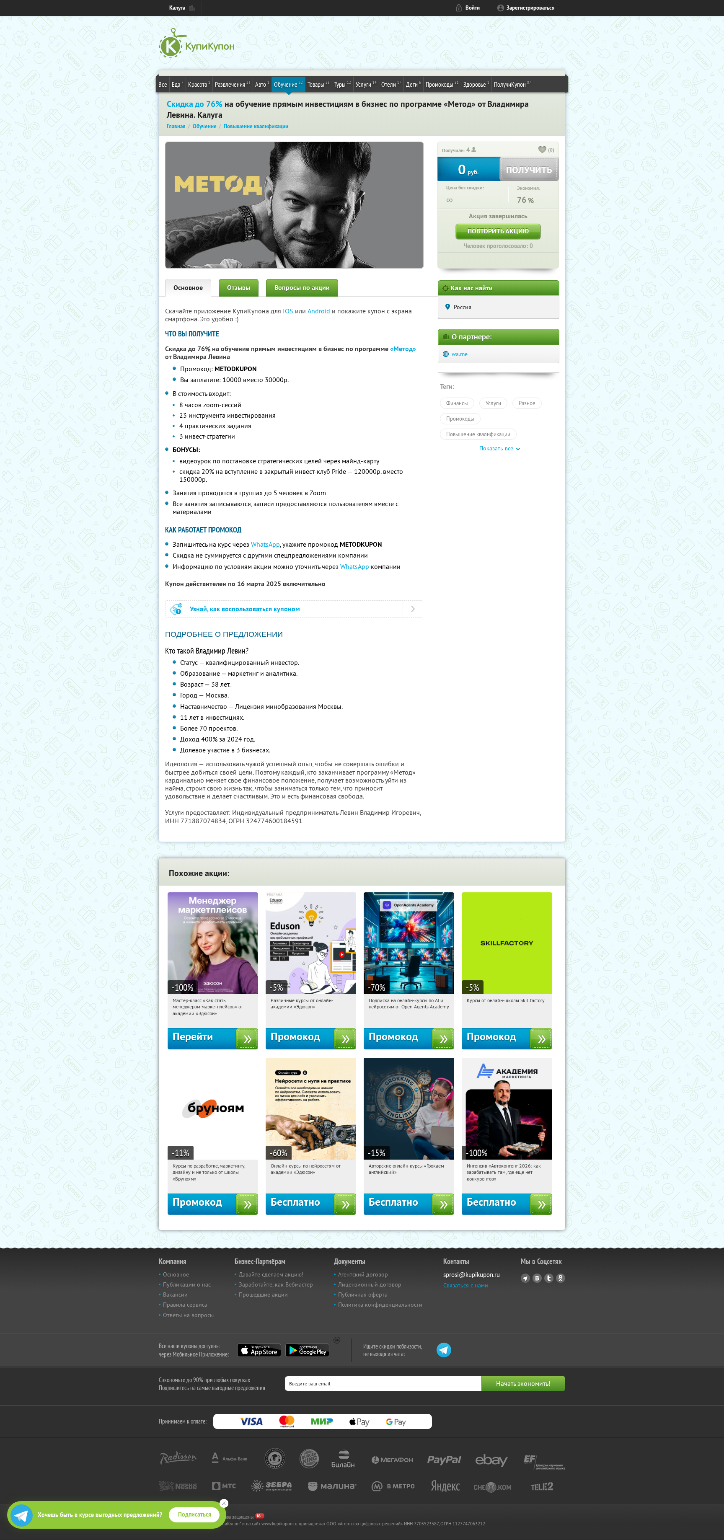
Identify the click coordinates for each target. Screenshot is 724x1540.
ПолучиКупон (512, 84)
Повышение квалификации (478, 434)
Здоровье (476, 84)
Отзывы (238, 287)
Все (162, 84)
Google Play (307, 1350)
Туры (342, 84)
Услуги (366, 84)
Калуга (177, 7)
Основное (188, 287)
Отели (391, 84)
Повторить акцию (498, 231)
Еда (178, 84)
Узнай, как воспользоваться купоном (245, 609)
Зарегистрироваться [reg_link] (531, 7)
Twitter (548, 1278)
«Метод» (403, 348)
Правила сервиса (185, 1304)
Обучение (288, 84)
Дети (413, 84)
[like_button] (542, 150)
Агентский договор (363, 1274)
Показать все (496, 448)
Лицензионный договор (369, 1284)
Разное (527, 403)
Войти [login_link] (472, 7)
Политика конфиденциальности (380, 1304)
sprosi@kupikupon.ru (471, 1275)
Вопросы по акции (302, 287)
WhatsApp (265, 544)
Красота (199, 84)
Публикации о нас (187, 1284)
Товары (319, 84)
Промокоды (442, 84)
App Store (259, 1350)
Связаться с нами (465, 1285)
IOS (289, 311)
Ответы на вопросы (188, 1315)
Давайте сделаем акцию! (271, 1274)
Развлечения (233, 84)
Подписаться (194, 1514)
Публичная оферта (363, 1294)
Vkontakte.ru (537, 1278)
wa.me (460, 354)
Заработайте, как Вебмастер (276, 1284)
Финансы (457, 403)
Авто (262, 84)
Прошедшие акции (263, 1294)
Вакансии (175, 1294)
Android (320, 311)
